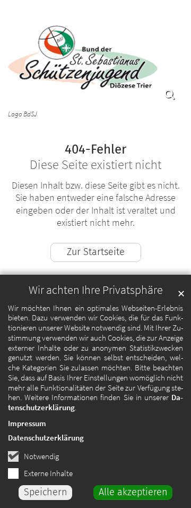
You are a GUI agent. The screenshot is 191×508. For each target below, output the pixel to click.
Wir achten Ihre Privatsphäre (96, 290)
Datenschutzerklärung (46, 438)
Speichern (45, 492)
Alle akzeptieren (133, 492)
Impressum (27, 423)
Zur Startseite (96, 252)
